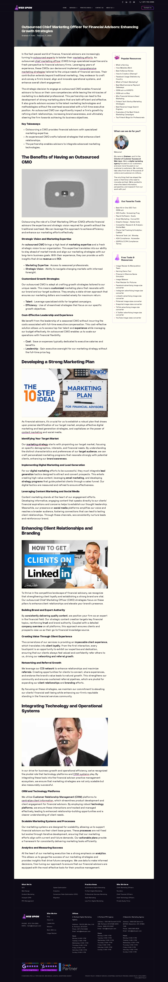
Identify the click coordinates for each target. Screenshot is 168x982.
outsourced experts (44, 57)
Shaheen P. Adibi (28, 35)
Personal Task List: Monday (127, 235)
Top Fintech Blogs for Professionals (130, 117)
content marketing (32, 432)
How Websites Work (124, 68)
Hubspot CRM (26, 897)
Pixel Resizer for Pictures (126, 282)
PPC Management (28, 901)
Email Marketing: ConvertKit (127, 219)
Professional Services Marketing (96, 894)
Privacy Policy (90, 976)
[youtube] (134, 2)
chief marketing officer (48, 61)
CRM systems (81, 774)
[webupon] (23, 7)
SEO (23, 887)
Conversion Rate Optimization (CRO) (65, 894)
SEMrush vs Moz (123, 93)
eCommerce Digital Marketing (95, 887)
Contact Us (99, 7)
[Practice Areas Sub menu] (92, 7)
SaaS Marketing (90, 897)
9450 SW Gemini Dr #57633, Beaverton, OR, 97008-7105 (134, 924)
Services (73, 7)
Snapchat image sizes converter (129, 304)
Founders (120, 891)
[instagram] (130, 2)
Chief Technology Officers (125, 897)
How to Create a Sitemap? (126, 74)
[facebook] (122, 2)
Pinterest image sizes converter (129, 301)
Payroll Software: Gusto (126, 216)
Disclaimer (142, 976)
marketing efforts (83, 57)
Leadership (50, 923)
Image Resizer (52, 933)
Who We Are (52, 913)
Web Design (26, 891)
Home (65, 7)
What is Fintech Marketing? (127, 82)
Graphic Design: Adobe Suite (128, 222)
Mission (49, 926)
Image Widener (122, 279)
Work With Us (51, 930)
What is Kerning (122, 65)
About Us (109, 7)
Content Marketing (28, 894)
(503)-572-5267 (108, 926)
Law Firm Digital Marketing (94, 901)
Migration (56, 897)
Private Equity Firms (123, 901)
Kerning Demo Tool (123, 271)
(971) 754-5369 (33, 923)
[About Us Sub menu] (113, 7)
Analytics (56, 891)
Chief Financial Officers (125, 894)
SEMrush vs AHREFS (124, 90)
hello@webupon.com (34, 926)
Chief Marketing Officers (125, 887)
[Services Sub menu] (76, 7)
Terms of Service (101, 976)
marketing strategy (37, 444)
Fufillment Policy (140, 978)
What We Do (27, 884)
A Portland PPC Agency (105, 917)
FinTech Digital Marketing (93, 891)
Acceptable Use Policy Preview (118, 976)
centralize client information (37, 801)
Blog (48, 916)
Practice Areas (85, 7)
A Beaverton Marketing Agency (133, 917)
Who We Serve (122, 884)
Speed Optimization (59, 887)
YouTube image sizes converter (128, 318)
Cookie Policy (133, 976)
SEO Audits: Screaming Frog (128, 213)
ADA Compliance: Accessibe (127, 238)
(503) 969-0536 (133, 928)
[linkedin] (126, 2)
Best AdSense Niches (124, 71)
